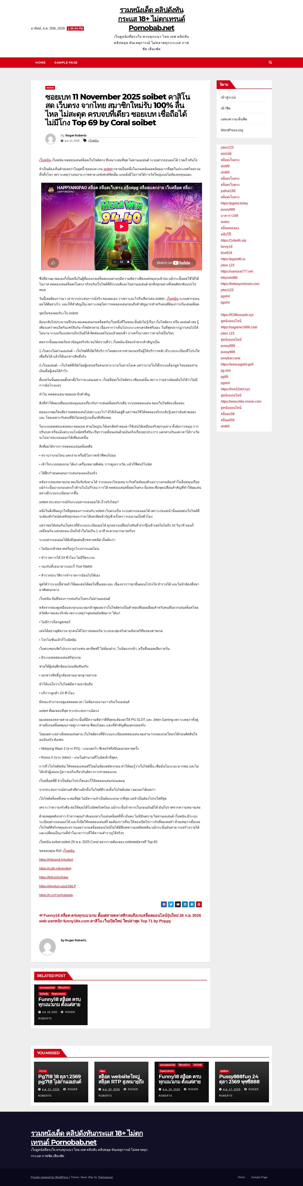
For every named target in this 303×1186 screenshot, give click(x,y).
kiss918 (226, 253)
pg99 (224, 376)
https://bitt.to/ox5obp (53, 877)
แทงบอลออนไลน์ (47, 988)
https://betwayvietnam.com (240, 284)
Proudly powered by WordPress (50, 1177)
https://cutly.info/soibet (55, 868)
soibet (108, 169)
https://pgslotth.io (233, 259)
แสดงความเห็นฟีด (234, 119)
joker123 (227, 147)
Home (40, 62)
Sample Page (66, 62)
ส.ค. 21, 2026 (51, 1089)
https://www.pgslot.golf (237, 364)
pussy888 (228, 209)
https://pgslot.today (234, 203)
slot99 (225, 166)
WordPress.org (232, 130)
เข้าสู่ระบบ (228, 97)
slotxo (225, 222)
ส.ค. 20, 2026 (111, 1089)
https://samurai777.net (237, 271)
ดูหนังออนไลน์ (231, 321)
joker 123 (227, 265)
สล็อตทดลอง (230, 228)
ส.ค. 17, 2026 (232, 1089)
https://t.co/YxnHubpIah (56, 895)
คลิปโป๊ (226, 234)
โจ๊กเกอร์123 (63, 988)
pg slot (225, 370)
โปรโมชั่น (44, 994)
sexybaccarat (230, 358)
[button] (270, 62)
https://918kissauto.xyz (237, 315)
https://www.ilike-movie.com (241, 401)
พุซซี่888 (224, 1071)
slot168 (226, 153)
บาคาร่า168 (229, 215)
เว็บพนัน (93, 140)
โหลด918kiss (59, 994)
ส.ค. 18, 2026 (171, 1089)
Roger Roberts (76, 135)
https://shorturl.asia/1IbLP (57, 886)
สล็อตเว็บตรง (230, 160)
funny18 (227, 246)
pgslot (225, 296)
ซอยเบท (50, 88)
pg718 (42, 1071)
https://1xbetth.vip (233, 240)
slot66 (225, 172)
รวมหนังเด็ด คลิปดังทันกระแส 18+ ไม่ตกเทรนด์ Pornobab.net (151, 18)
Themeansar (105, 1177)
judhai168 (228, 191)
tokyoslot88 (229, 277)
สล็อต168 (228, 414)
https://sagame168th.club (239, 327)
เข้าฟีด (225, 108)
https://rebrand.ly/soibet (56, 859)
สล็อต (102, 1071)
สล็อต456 (228, 420)
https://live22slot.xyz (235, 389)
